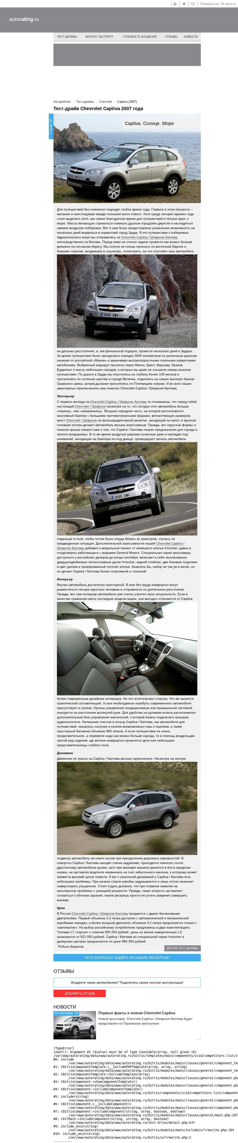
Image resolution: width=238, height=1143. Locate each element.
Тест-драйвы (67, 36)
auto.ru (24, 19)
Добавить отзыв (80, 993)
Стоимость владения (140, 36)
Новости (191, 36)
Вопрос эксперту (99, 36)
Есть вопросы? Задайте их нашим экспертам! (127, 957)
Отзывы (171, 36)
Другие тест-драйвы (182, 948)
